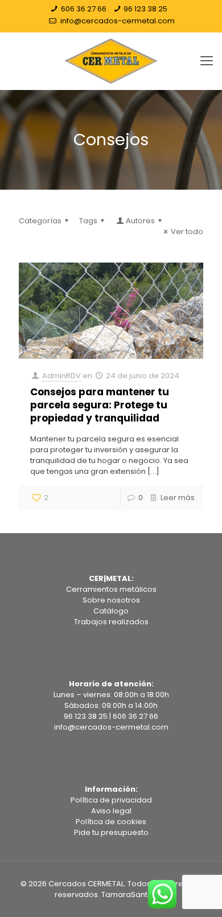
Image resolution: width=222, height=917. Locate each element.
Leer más (178, 497)
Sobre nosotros (111, 600)
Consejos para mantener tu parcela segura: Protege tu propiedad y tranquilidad (99, 405)
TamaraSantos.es (134, 894)
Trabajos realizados (111, 621)
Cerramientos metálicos (111, 589)
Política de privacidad (111, 800)
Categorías (40, 220)
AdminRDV (61, 375)
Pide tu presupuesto (111, 832)
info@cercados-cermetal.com (117, 20)
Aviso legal (111, 810)
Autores (140, 220)
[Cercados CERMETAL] (111, 61)
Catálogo (111, 610)
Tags (88, 220)
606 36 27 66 (83, 8)
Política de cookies (111, 821)
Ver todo (187, 231)
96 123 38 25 (145, 8)
